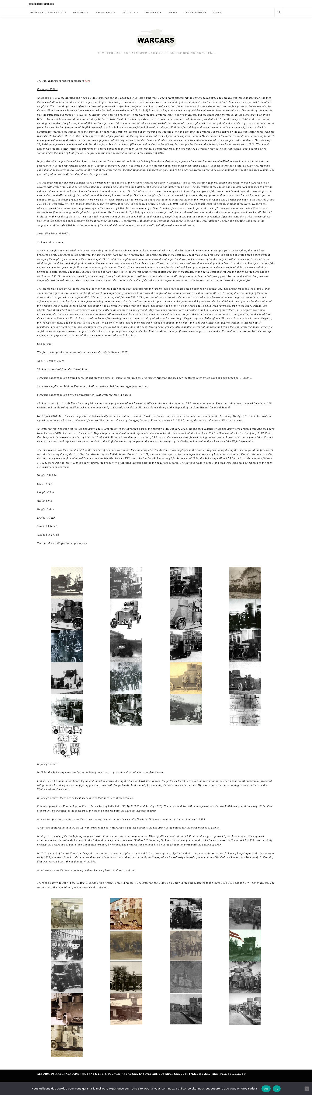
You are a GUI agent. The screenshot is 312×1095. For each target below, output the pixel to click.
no (276, 1088)
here (87, 80)
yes (266, 1088)
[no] (307, 1089)
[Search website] (279, 12)
